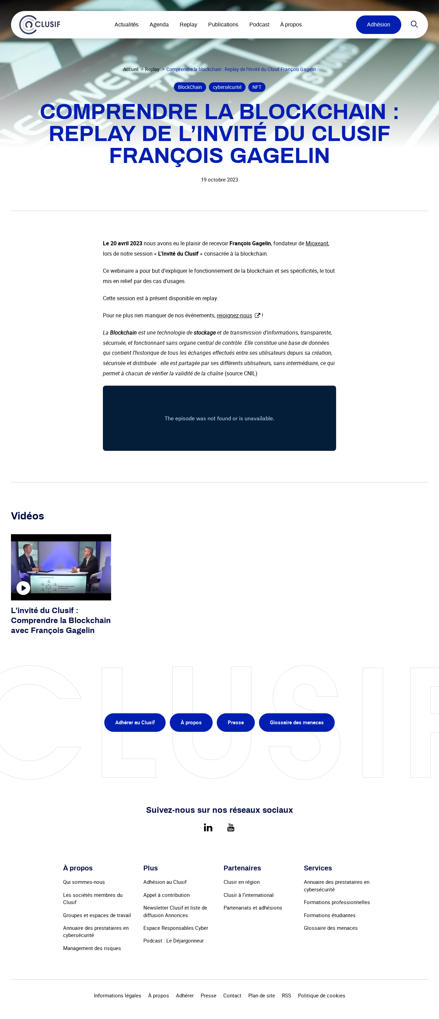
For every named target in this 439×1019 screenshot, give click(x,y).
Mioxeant (317, 243)
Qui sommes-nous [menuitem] (84, 881)
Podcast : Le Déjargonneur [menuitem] (173, 940)
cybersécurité (227, 87)
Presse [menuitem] (236, 722)
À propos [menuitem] (291, 24)
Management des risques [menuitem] (92, 948)
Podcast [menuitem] (259, 24)
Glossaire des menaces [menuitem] (297, 722)
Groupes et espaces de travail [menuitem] (97, 915)
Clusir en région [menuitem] (242, 881)
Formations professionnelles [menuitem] (337, 902)
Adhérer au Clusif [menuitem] (135, 722)
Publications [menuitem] (223, 24)
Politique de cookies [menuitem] (321, 995)
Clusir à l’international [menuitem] (249, 894)
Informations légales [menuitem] (117, 995)
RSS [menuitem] (286, 995)
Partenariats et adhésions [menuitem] (253, 907)
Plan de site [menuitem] (261, 995)
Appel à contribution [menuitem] (166, 894)
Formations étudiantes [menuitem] (330, 915)
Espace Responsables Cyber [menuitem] (175, 927)
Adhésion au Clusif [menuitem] (165, 881)
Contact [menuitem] (232, 995)
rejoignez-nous (234, 315)
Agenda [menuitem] (159, 24)
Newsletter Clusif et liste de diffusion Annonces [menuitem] (175, 911)
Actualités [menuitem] (127, 24)
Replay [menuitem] (188, 24)
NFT (256, 87)
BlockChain (190, 87)
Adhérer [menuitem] (185, 995)
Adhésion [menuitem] (378, 24)
